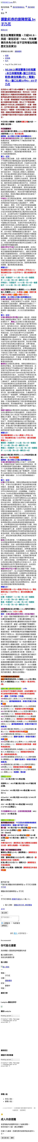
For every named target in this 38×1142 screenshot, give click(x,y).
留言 (19, 899)
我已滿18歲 (5, 1138)
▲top (3, 909)
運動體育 (18, 51)
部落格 (7, 58)
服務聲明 (23, 1110)
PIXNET (9, 1108)
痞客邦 (14, 899)
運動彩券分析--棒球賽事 (23, 905)
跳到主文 (4, 30)
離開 (12, 1138)
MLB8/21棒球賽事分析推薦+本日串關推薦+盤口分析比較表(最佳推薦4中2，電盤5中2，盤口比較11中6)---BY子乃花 (21, 77)
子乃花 (3, 887)
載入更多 (4, 913)
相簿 (6, 56)
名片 (6, 61)
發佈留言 (4, 925)
